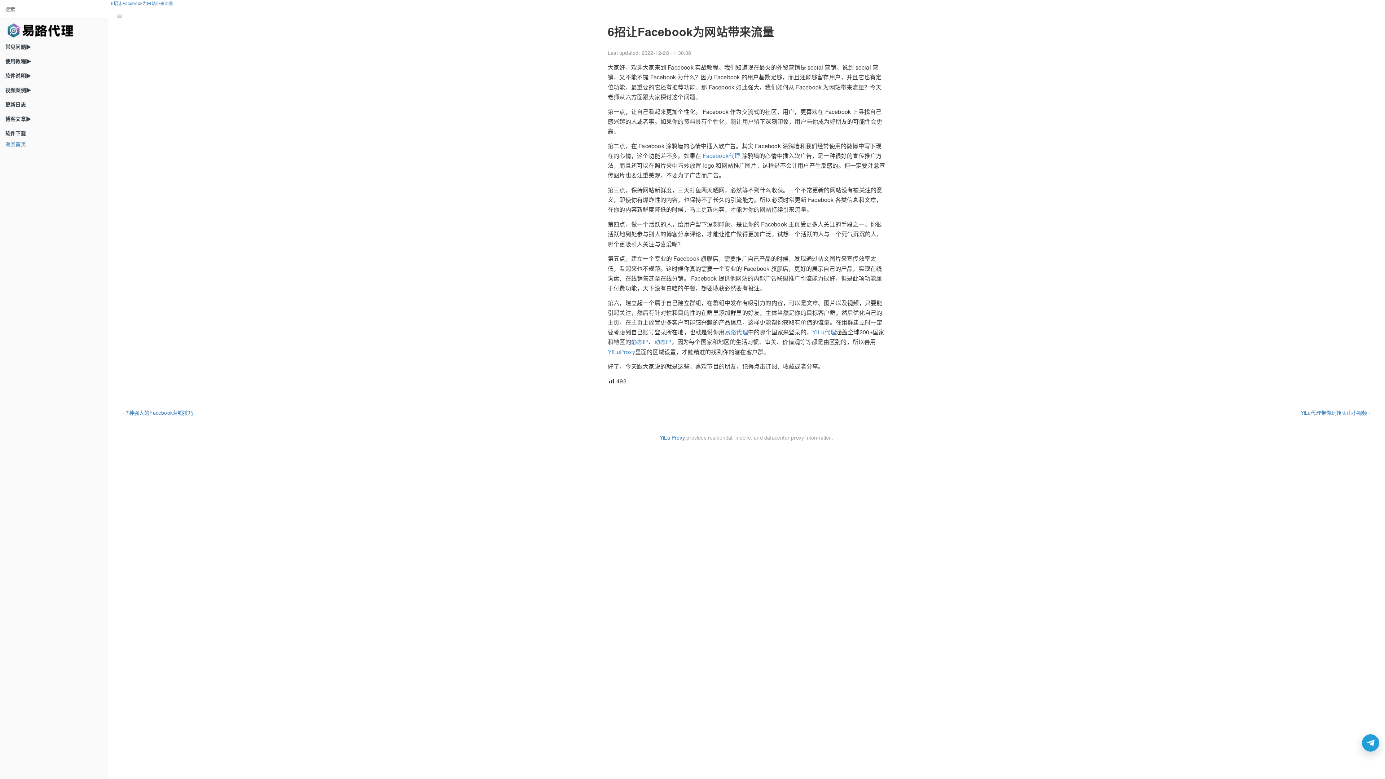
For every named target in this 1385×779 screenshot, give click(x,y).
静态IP (639, 342)
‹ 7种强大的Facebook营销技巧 (158, 412)
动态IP (663, 342)
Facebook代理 (721, 155)
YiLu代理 (824, 332)
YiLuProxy (621, 352)
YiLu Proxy (672, 437)
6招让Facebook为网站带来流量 (142, 3)
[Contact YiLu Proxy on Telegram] (1370, 743)
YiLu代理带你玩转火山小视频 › (1336, 412)
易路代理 (736, 332)
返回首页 (15, 144)
